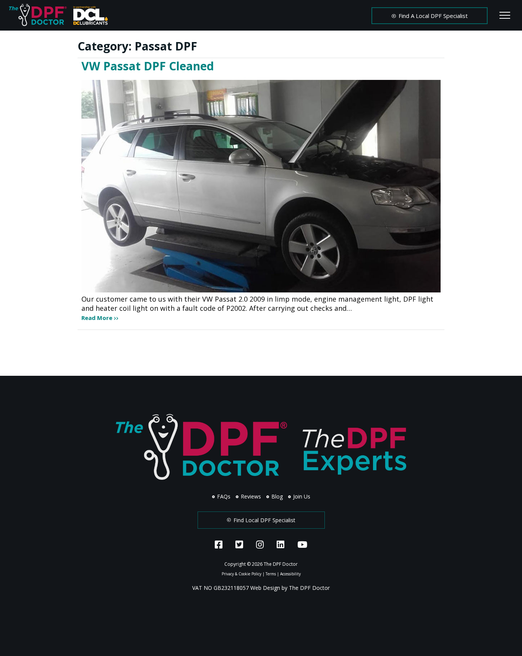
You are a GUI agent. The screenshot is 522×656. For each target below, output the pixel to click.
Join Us (301, 496)
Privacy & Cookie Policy (241, 573)
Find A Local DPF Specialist (432, 15)
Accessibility (290, 573)
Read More (97, 318)
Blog (276, 496)
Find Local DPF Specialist (263, 520)
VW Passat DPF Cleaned (147, 66)
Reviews (250, 496)
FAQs (223, 496)
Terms (271, 573)
